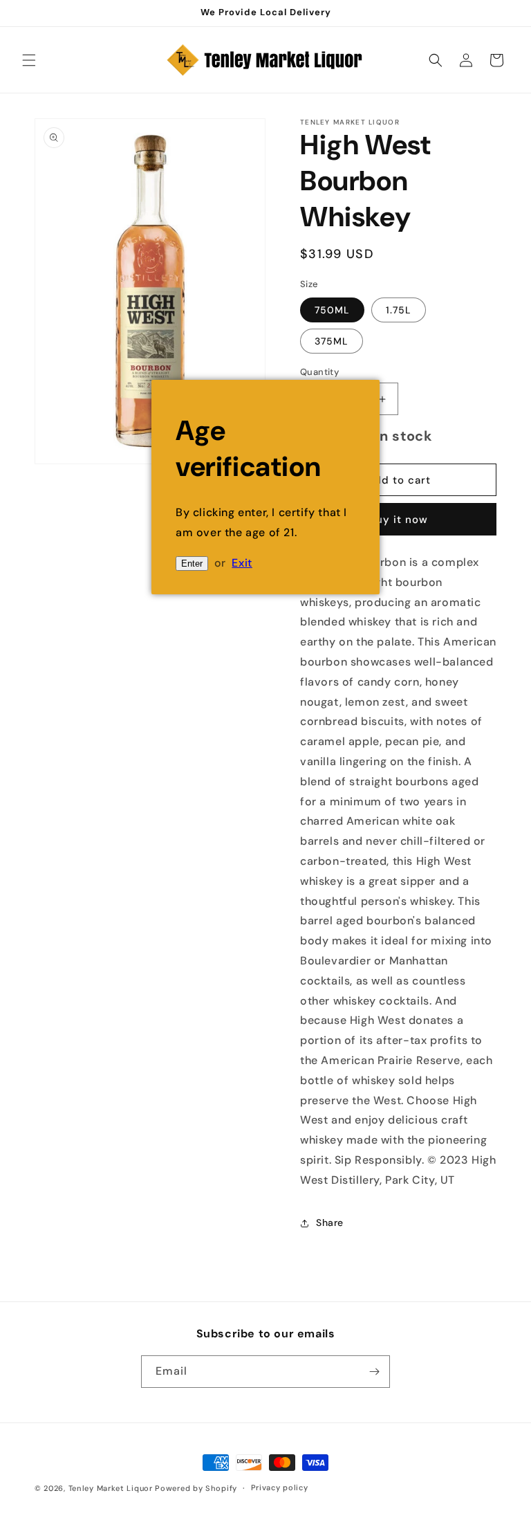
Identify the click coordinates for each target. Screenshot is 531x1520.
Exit (242, 563)
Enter (192, 563)
